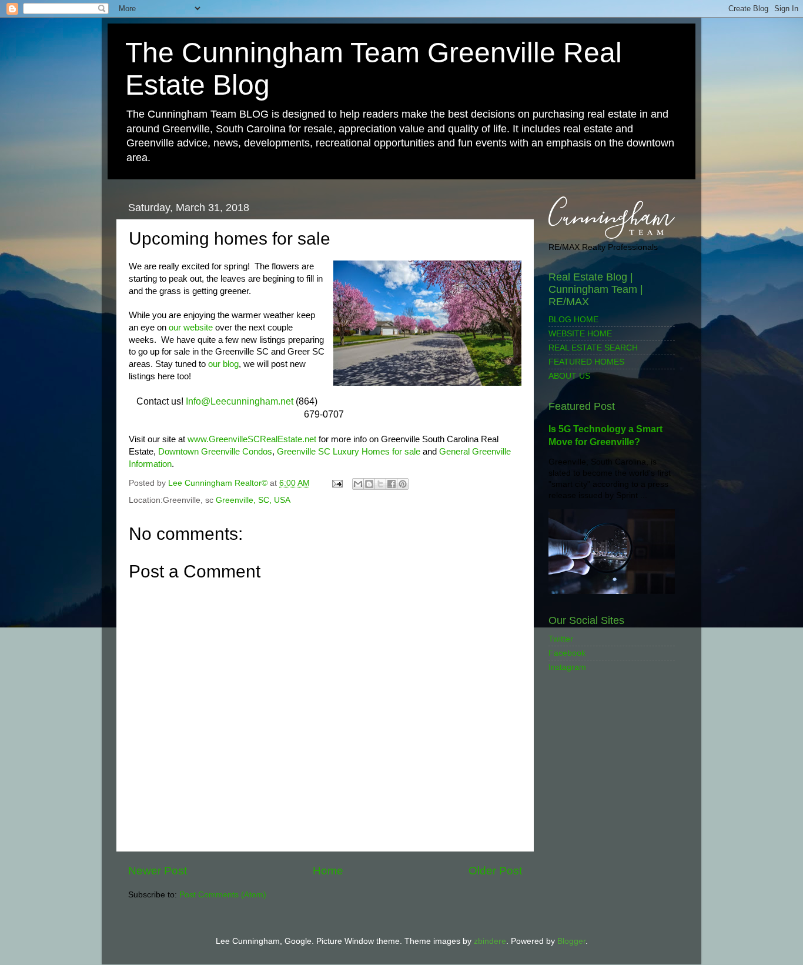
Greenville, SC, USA (253, 500)
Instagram (567, 667)
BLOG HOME (573, 319)
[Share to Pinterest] (403, 484)
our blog (223, 364)
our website (191, 327)
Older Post (495, 870)
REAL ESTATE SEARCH (593, 347)
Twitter (560, 639)
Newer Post (157, 870)
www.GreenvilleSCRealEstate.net (252, 439)
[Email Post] (336, 483)
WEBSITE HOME (580, 333)
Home (328, 870)
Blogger (571, 941)
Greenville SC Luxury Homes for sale (348, 451)
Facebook (566, 653)
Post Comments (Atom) (222, 894)
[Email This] (358, 484)
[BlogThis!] (369, 484)
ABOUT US (569, 376)
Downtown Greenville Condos (215, 451)
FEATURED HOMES (586, 362)
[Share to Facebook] (391, 484)
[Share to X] (380, 484)
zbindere (490, 941)
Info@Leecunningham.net (239, 401)
